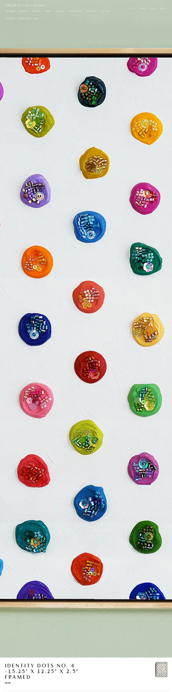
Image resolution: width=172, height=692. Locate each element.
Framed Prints (75, 11)
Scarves (37, 11)
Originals (23, 11)
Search (142, 8)
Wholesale (91, 11)
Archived (10, 18)
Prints (48, 11)
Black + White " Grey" (29, 18)
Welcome (10, 11)
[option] (161, 669)
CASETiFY (60, 11)
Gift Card (105, 11)
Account (152, 8)
